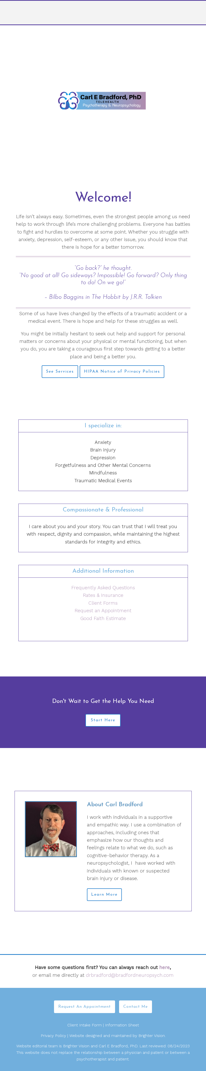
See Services (60, 372)
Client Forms (103, 603)
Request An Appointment (84, 1007)
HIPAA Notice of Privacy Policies (122, 372)
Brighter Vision (151, 1035)
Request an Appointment (103, 610)
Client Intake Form (84, 1025)
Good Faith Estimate (103, 618)
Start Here (103, 720)
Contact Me (135, 1007)
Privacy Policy (53, 1035)
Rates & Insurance (103, 595)
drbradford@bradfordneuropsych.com (130, 975)
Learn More (104, 895)
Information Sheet (122, 1025)
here (164, 967)
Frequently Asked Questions (103, 588)
